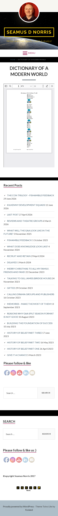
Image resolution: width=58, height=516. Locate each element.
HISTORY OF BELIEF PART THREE (24, 332)
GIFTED (11, 288)
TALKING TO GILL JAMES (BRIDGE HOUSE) (29, 278)
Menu (31, 53)
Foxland (29, 509)
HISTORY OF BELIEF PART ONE (23, 348)
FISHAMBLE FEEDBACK (19, 240)
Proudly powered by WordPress (18, 506)
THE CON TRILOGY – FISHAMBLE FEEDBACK (30, 195)
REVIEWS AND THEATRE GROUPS (24, 221)
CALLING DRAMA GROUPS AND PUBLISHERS (30, 294)
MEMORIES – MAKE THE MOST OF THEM (29, 304)
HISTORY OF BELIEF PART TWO (23, 342)
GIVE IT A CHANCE (17, 355)
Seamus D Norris (29, 32)
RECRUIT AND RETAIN (19, 256)
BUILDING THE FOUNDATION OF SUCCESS (30, 323)
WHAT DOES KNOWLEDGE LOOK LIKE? (27, 246)
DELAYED (12, 262)
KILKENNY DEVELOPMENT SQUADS (26, 205)
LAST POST (13, 214)
